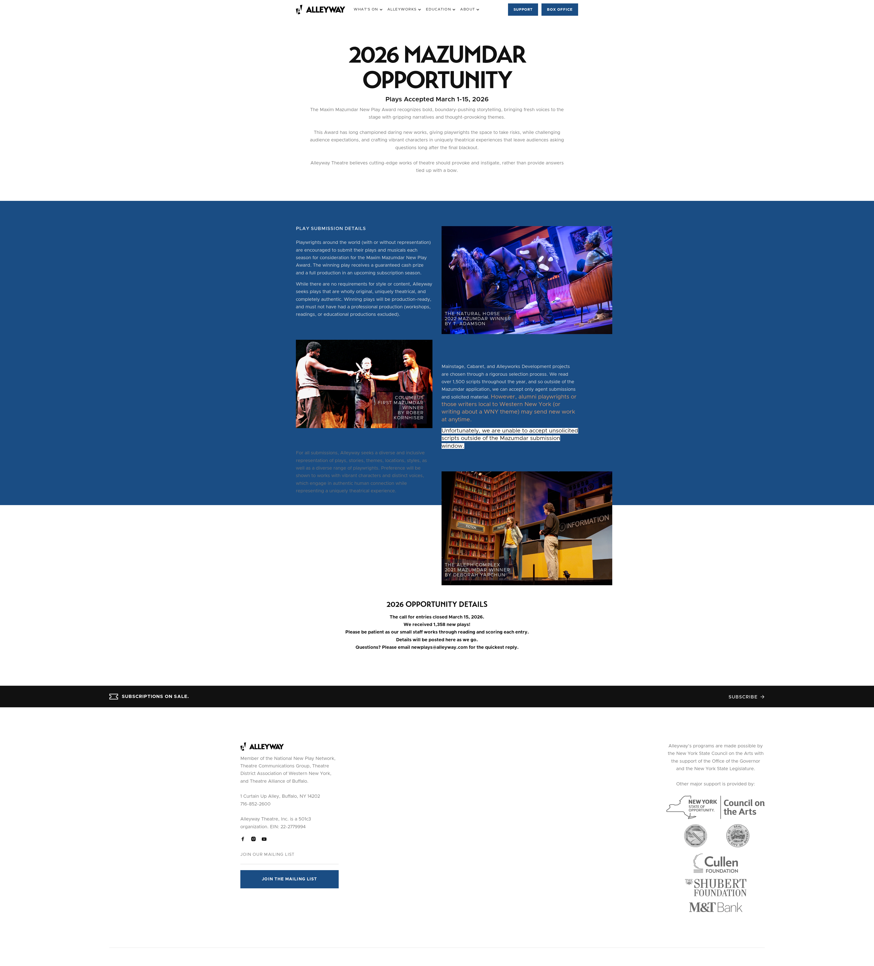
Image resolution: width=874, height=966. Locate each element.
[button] (368, 9)
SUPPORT (523, 9)
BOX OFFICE (560, 9)
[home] (325, 9)
